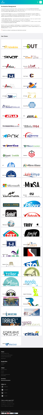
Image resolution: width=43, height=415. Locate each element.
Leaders (2, 364)
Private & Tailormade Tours (6, 356)
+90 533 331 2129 (10, 402)
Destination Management (5, 380)
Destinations (3, 358)
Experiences (3, 363)
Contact (2, 371)
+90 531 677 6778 (10, 404)
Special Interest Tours (5, 353)
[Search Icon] (37, 2)
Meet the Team (4, 369)
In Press (2, 372)
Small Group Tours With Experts (6, 355)
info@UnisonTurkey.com (8, 406)
